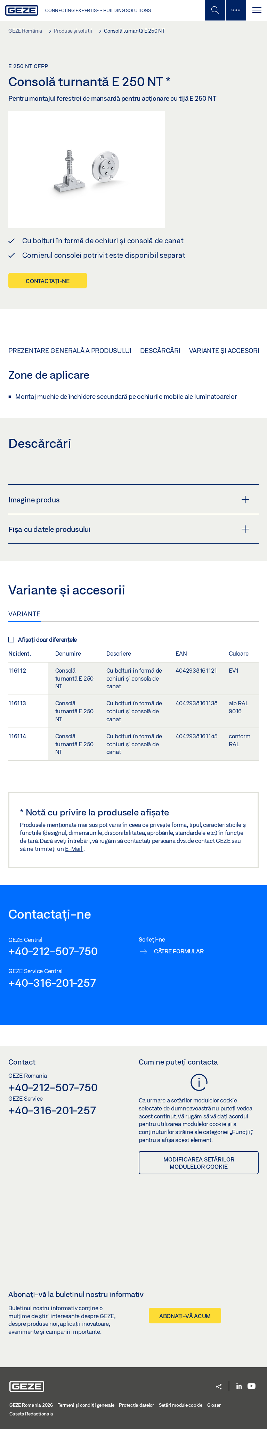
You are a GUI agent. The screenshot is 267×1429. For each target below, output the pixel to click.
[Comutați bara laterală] (235, 10)
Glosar (214, 1405)
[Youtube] (251, 1386)
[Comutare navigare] (256, 10)
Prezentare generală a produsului (69, 350)
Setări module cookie (180, 1405)
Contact (21, 1062)
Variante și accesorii (225, 350)
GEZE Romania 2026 (31, 1405)
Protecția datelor (136, 1405)
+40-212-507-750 (52, 951)
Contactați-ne (48, 281)
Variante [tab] (24, 614)
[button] (218, 1387)
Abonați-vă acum (185, 1316)
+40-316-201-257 (52, 982)
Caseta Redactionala (31, 1413)
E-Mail (74, 848)
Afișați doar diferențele (47, 639)
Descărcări (160, 350)
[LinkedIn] (239, 1386)
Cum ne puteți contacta (178, 1062)
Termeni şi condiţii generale (86, 1405)
